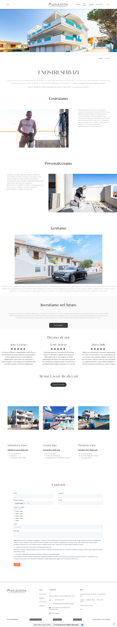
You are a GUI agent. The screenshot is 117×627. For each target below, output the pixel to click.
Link (41, 590)
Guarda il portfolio (59, 384)
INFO (81, 609)
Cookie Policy (78, 619)
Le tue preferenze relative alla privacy (66, 625)
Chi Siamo (85, 4)
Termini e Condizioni (36, 619)
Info (81, 590)
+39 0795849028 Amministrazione (63, 603)
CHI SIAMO (58, 325)
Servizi (91, 4)
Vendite (78, 4)
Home (100, 58)
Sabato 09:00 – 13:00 (86, 605)
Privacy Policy (58, 619)
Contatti (52, 590)
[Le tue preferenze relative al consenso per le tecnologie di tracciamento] (114, 624)
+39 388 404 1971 (59, 600)
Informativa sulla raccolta (42, 625)
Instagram (55, 613)
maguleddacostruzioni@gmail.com (61, 596)
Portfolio (99, 4)
